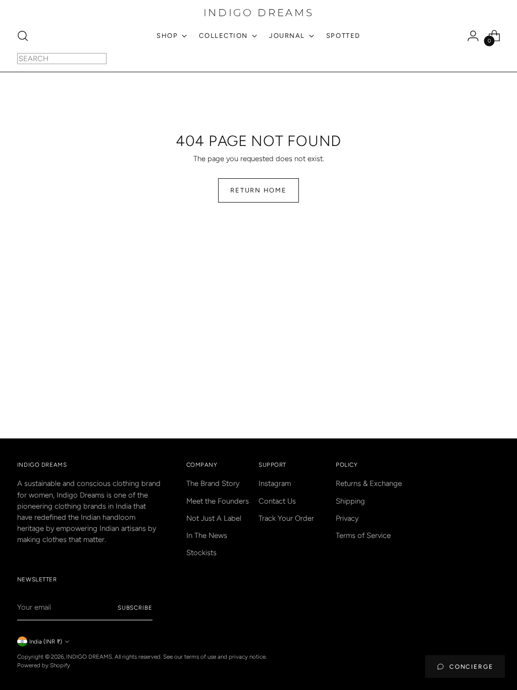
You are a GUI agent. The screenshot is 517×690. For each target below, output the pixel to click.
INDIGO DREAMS (89, 656)
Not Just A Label (213, 518)
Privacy (347, 518)
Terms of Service (363, 535)
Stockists (201, 552)
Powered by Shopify (43, 665)
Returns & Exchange (369, 483)
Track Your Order (286, 518)
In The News (206, 535)
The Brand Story (212, 483)
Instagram (274, 483)
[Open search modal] (23, 36)
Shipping (350, 501)
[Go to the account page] (473, 36)
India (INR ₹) (45, 641)
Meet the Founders (217, 501)
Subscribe (135, 607)
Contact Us (277, 501)
